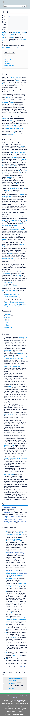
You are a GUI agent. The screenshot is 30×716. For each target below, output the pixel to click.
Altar (24, 188)
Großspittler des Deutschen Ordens (14, 128)
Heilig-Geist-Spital (8, 324)
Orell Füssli (20, 353)
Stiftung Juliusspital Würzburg (11, 306)
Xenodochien (21, 146)
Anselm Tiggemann (22, 458)
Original (15, 559)
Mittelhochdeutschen (15, 77)
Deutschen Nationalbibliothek (13, 518)
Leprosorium (24, 39)
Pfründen (4, 239)
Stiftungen (21, 194)
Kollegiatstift (12, 165)
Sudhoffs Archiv (12, 386)
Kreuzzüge (16, 125)
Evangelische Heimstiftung (9, 258)
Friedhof (7, 190)
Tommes (19, 682)
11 (12, 274)
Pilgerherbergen (6, 47)
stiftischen (14, 157)
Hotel (7, 134)
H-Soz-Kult (7, 523)
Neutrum (4, 84)
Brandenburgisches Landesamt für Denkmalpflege (14, 533)
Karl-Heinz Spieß (16, 366)
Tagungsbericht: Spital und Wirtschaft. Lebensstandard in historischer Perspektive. (15, 520)
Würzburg (15, 225)
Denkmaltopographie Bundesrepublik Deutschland (13, 540)
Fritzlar (5, 223)
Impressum (8, 714)
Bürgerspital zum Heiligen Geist (12, 304)
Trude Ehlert (14, 637)
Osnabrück (5, 211)
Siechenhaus (17, 101)
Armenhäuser (16, 47)
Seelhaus (9, 96)
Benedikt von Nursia (19, 152)
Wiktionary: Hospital (9, 507)
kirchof (12, 37)
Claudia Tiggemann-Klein (10, 458)
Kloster (4, 165)
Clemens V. (14, 174)
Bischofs (20, 187)
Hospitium (6, 320)
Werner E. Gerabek (9, 445)
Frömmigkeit (18, 275)
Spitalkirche (12, 188)
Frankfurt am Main (22, 220)
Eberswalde (12, 34)
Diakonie (20, 252)
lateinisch (18, 80)
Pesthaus (11, 102)
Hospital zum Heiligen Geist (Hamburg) (14, 302)
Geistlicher (5, 118)
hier (14, 700)
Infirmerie (6, 325)
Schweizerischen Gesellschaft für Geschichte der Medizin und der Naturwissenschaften (15, 357)
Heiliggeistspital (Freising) (10, 296)
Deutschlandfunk (17, 575)
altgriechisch (8, 97)
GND (17, 667)
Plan (19, 170)
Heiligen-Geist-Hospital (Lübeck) (12, 294)
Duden (16, 570)
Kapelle (17, 188)
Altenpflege (5, 290)
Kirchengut (10, 177)
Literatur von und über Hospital (12, 516)
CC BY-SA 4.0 (12, 683)
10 (11, 268)
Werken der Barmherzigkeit (18, 229)
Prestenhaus (5, 101)
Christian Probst (8, 437)
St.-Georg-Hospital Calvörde (11, 286)
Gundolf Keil (7, 447)
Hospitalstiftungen (6, 196)
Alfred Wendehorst (9, 474)
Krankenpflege (14, 290)
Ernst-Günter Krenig (9, 414)
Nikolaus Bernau (11, 573)
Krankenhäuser (4, 39)
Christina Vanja (23, 337)
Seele (17, 184)
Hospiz (6, 322)
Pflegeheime (4, 33)
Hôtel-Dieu (7, 317)
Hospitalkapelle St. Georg (19, 32)
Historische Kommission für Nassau (13, 433)
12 (19, 305)
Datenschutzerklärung (19, 714)
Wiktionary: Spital (9, 512)
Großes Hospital (8, 282)
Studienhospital (8, 327)
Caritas (10, 253)
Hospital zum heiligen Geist (9, 220)
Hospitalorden (7, 125)
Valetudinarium (8, 329)
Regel (10, 152)
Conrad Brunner (8, 350)
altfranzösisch (16, 133)
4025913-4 (21, 667)
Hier (20, 700)
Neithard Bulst (7, 366)
